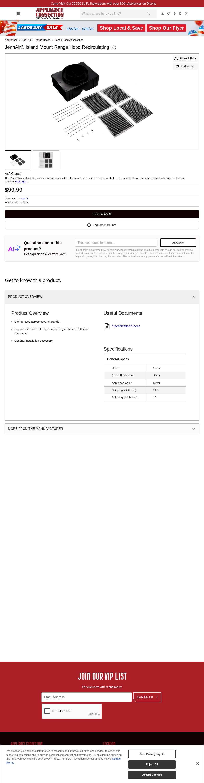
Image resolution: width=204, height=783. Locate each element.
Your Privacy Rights (151, 754)
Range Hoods (42, 39)
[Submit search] (148, 13)
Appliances (11, 39)
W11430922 (21, 202)
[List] (168, 13)
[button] (18, 13)
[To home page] (50, 14)
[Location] (174, 13)
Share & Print (187, 58)
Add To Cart (102, 213)
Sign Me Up (145, 697)
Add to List (187, 66)
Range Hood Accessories (68, 39)
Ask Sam (178, 242)
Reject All (152, 764)
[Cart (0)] (186, 13)
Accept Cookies (152, 774)
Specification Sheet (126, 326)
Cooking (26, 39)
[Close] (197, 763)
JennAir (24, 198)
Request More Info (104, 224)
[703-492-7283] (180, 13)
